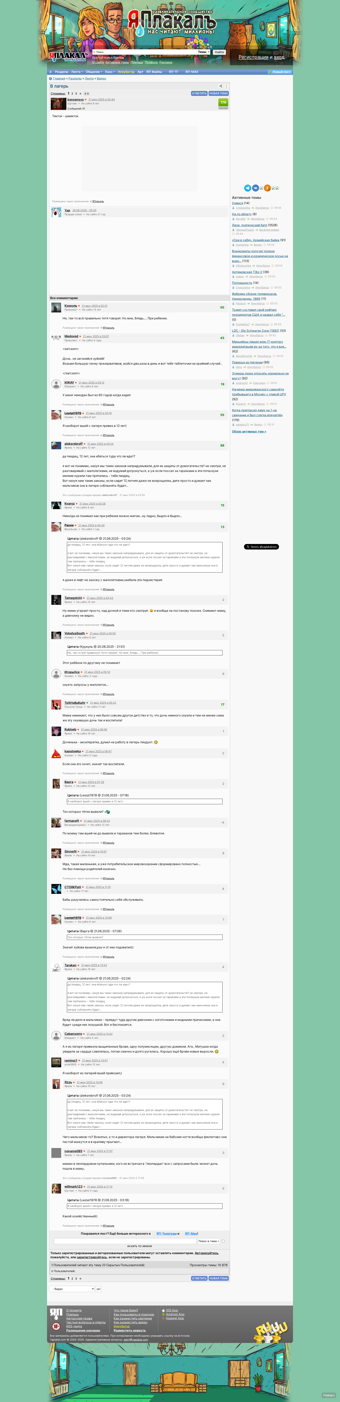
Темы (202, 52)
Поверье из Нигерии (247, 362)
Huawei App (175, 1318)
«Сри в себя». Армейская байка (255, 240)
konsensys (75, 99)
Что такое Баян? (126, 1310)
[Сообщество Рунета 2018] (259, 1332)
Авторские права (79, 1318)
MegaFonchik (244, 356)
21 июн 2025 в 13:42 (100, 1033)
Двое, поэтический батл (249, 225)
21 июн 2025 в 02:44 (102, 99)
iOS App (172, 1310)
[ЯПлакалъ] (68, 57)
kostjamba (242, 244)
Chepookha (243, 207)
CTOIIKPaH (73, 887)
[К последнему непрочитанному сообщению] (86, 93)
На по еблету (242, 214)
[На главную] (50, 72)
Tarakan (71, 965)
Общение (93, 72)
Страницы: (58, 93)
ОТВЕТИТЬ (199, 93)
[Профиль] (59, 104)
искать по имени (139, 1246)
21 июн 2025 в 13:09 (99, 917)
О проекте (74, 1310)
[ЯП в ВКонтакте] (255, 188)
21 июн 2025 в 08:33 (97, 820)
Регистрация (253, 57)
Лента (75, 72)
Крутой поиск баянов (108, 57)
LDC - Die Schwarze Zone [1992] (255, 331)
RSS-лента (74, 1326)
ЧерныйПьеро (245, 229)
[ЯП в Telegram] (247, 188)
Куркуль (71, 306)
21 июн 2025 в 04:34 (91, 525)
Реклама (165, 62)
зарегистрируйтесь (92, 1257)
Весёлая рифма (269, 229)
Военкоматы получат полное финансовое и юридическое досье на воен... (260, 256)
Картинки (259, 383)
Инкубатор (126, 72)
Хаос (109, 72)
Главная (59, 78)
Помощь (137, 62)
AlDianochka (243, 265)
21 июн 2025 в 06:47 (99, 751)
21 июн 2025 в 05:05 (103, 633)
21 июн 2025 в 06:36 (94, 729)
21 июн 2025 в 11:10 (98, 887)
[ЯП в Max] (277, 188)
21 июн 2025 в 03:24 (100, 443)
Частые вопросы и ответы (86, 1322)
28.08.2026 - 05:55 (84, 210)
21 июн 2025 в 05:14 (97, 672)
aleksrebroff (74, 444)
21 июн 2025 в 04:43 (100, 598)
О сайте (98, 62)
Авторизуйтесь (206, 1253)
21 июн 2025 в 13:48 (90, 1082)
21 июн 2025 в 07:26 (91, 782)
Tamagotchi (73, 598)
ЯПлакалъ (98, 201)
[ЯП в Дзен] (261, 188)
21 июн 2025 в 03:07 (96, 336)
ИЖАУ (69, 382)
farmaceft (72, 821)
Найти (219, 52)
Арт (140, 72)
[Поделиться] (220, 86)
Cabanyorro (73, 1034)
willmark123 (73, 1186)
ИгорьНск (72, 672)
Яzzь (68, 1082)
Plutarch (241, 303)
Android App (175, 1314)
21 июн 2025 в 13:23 (94, 965)
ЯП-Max (191, 1233)
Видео (101, 78)
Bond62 (241, 218)
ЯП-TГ (173, 72)
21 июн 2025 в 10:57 (94, 851)
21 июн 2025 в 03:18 (99, 413)
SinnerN (71, 851)
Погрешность (242, 283)
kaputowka (73, 751)
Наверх (328, 1395)
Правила (151, 62)
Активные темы (117, 62)
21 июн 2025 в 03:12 (91, 382)
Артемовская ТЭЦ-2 (247, 272)
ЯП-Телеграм (166, 1233)
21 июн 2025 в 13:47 (95, 1060)
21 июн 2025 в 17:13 (99, 1186)
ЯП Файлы (154, 72)
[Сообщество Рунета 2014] (283, 1332)
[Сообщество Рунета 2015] (271, 1332)
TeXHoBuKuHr (75, 703)
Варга (69, 782)
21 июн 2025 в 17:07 (100, 1151)
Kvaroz (70, 503)
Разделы (61, 72)
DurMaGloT (243, 324)
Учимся (237, 203)
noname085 (73, 1151)
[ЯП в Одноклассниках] (267, 188)
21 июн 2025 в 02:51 (94, 305)
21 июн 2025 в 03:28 (92, 503)
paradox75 (242, 424)
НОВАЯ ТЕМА (219, 93)
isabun (240, 276)
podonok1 (242, 383)
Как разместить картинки (133, 1318)
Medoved (71, 336)
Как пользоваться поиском (134, 1314)
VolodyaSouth (75, 633)
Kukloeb (70, 729)
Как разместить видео (130, 1322)
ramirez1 (71, 1060)
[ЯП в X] (273, 188)
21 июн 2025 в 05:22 (103, 702)
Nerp (239, 367)
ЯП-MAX (191, 72)
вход (279, 57)
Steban (240, 335)
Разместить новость (130, 1330)
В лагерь (59, 86)
